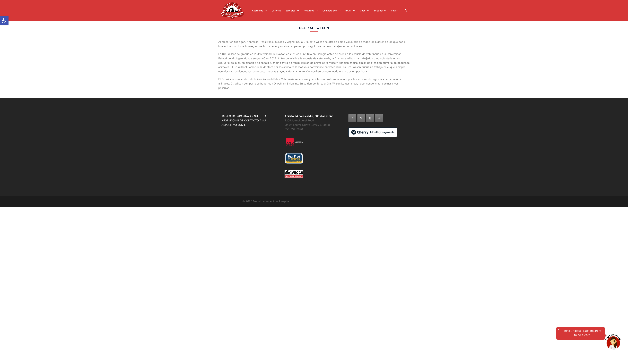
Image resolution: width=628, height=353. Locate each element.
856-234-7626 (294, 129)
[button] (406, 10)
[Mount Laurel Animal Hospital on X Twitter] (361, 118)
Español (378, 10)
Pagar (394, 10)
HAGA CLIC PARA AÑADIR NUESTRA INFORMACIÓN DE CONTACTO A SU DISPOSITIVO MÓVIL (243, 120)
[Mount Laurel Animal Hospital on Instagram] (379, 118)
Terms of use (506, 227)
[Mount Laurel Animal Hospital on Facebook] (352, 118)
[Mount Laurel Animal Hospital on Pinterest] (370, 118)
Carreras (276, 10)
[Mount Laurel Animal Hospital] (232, 10)
